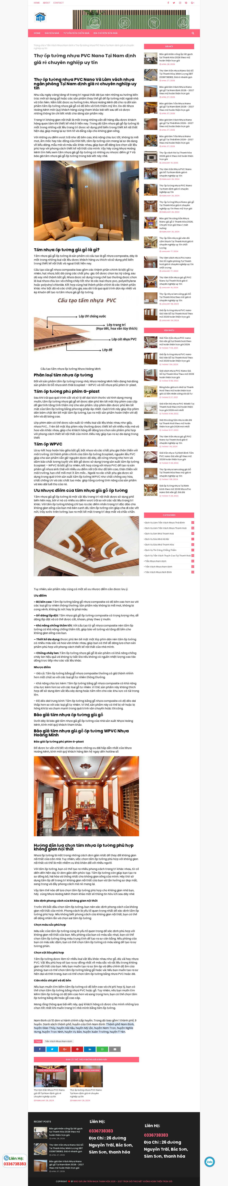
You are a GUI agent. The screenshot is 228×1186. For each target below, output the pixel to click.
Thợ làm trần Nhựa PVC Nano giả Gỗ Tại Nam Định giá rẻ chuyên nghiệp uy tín (49, 1093)
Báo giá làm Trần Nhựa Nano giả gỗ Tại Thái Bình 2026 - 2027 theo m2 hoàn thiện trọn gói (176, 139)
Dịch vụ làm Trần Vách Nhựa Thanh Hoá (169, 528)
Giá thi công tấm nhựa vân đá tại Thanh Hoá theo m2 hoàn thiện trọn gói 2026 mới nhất (175, 423)
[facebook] (168, 3)
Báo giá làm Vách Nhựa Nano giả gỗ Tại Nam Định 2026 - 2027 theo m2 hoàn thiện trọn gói (176, 90)
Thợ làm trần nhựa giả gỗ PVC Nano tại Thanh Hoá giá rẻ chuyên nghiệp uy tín (175, 281)
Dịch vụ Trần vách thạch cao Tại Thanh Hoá (169, 555)
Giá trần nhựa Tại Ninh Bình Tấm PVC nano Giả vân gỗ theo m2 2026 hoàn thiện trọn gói (176, 456)
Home (37, 2)
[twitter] (174, 3)
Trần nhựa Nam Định (169, 561)
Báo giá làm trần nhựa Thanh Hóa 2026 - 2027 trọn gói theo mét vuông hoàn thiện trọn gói (123, 1181)
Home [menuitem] (37, 33)
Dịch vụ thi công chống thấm (169, 550)
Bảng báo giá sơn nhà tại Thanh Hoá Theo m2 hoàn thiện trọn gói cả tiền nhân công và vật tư (176, 390)
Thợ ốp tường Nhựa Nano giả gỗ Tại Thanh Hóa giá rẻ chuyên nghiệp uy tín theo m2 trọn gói (176, 205)
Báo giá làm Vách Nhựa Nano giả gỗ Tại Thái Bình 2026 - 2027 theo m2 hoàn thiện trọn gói (176, 123)
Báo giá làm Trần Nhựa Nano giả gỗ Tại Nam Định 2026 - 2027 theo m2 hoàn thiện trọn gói (176, 107)
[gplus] (192, 3)
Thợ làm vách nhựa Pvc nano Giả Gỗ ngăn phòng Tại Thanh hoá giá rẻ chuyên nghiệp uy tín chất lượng (176, 262)
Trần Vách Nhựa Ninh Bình (169, 572)
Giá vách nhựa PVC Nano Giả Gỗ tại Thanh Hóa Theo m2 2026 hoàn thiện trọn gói (176, 374)
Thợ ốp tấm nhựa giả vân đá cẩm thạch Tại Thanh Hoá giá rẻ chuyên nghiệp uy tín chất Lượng (176, 243)
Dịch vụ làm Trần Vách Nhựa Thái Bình (169, 522)
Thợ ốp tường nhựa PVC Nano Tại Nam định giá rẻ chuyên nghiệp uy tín (86, 1093)
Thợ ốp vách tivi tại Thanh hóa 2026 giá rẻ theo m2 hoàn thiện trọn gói (176, 156)
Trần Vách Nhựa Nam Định (59, 45)
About (46, 2)
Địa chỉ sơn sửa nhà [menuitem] (106, 33)
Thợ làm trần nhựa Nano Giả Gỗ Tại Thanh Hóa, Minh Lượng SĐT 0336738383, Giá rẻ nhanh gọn (176, 74)
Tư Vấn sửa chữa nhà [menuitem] (76, 33)
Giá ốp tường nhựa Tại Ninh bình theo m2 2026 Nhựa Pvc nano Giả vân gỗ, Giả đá (175, 489)
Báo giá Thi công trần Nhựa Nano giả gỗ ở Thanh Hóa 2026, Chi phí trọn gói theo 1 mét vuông (176, 223)
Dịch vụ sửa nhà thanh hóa (169, 544)
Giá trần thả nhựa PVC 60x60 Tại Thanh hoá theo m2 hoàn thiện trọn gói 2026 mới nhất (176, 407)
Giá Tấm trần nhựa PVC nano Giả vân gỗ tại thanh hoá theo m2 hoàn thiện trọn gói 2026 (175, 341)
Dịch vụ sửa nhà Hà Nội (169, 539)
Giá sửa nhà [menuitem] (52, 33)
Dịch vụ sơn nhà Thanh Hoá (169, 533)
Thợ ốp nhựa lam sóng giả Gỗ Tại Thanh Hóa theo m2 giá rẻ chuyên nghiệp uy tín (175, 297)
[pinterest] (186, 3)
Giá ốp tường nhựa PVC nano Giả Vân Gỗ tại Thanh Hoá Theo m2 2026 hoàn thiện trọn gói (176, 313)
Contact (58, 2)
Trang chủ (39, 45)
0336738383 (101, 1131)
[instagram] (180, 3)
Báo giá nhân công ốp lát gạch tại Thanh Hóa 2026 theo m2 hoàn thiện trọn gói (176, 57)
